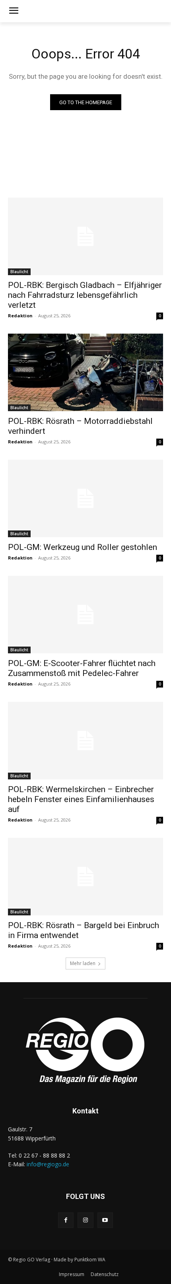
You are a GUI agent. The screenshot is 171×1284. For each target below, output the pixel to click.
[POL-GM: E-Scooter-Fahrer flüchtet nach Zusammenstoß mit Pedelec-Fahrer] (85, 614)
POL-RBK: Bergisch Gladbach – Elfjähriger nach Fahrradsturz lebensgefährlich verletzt (85, 295)
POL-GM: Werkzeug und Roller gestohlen (82, 547)
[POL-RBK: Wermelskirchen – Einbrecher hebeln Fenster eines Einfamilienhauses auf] (85, 740)
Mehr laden (82, 963)
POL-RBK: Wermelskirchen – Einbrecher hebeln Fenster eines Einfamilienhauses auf (81, 799)
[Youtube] (105, 1220)
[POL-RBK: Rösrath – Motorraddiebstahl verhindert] (85, 372)
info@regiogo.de (48, 1164)
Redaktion (20, 316)
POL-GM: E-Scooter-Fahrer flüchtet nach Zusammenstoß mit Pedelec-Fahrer (81, 668)
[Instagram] (85, 1220)
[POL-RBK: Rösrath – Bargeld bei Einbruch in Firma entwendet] (85, 876)
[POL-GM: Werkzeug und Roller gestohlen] (85, 498)
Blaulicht (19, 271)
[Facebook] (66, 1220)
